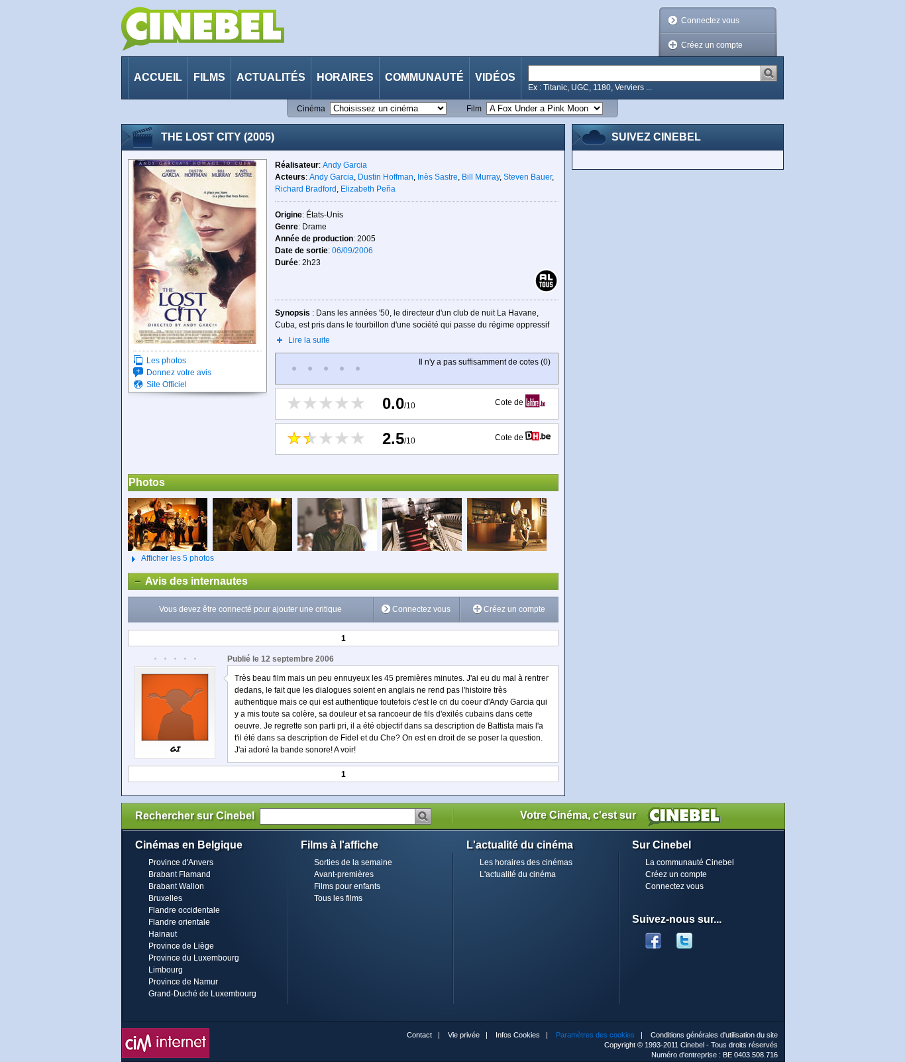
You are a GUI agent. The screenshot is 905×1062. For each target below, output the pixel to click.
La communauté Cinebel (689, 862)
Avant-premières (344, 874)
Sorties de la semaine (353, 862)
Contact (419, 1035)
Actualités (271, 77)
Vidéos (495, 77)
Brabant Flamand (179, 874)
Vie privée (464, 1035)
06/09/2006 (352, 250)
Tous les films (338, 898)
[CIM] (165, 1031)
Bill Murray (481, 177)
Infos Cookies (518, 1035)
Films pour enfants (347, 886)
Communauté (424, 77)
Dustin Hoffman (385, 177)
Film (474, 108)
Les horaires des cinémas (526, 862)
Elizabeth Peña (368, 189)
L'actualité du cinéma (518, 874)
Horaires (345, 77)
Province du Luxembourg (193, 958)
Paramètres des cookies (595, 1035)
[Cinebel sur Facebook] (653, 936)
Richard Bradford (306, 189)
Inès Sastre (437, 177)
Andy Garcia (345, 165)
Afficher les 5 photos (171, 558)
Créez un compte (712, 45)
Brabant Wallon (176, 886)
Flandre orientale (179, 922)
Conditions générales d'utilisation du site (714, 1035)
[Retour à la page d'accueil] (202, 29)
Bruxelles (165, 898)
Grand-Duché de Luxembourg (202, 993)
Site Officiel (166, 384)
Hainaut (162, 934)
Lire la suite (309, 340)
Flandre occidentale (184, 910)
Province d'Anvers (180, 862)
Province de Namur (183, 981)
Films (209, 77)
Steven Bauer (528, 177)
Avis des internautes (188, 581)
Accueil (158, 77)
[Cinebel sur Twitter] (691, 936)
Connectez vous (710, 20)
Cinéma (311, 108)
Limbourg (165, 969)
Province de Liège (181, 946)
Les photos (166, 360)
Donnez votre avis (178, 372)
